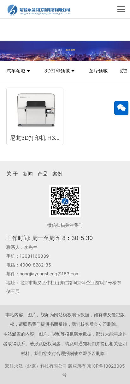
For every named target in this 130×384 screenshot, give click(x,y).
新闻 (28, 173)
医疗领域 (98, 71)
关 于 (12, 173)
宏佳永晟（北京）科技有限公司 (36, 366)
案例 (57, 173)
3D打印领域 (57, 71)
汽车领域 (15, 71)
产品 (43, 173)
